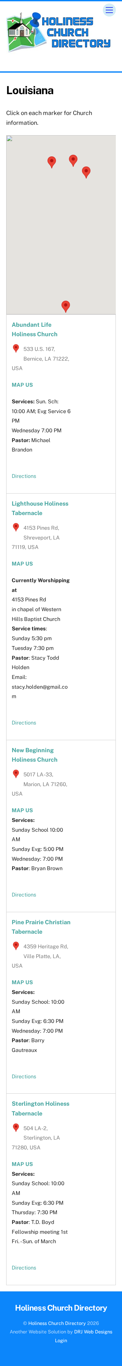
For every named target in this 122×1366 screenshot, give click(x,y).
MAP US (22, 810)
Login (61, 1340)
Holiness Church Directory (57, 1323)
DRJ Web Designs (93, 1331)
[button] (52, 162)
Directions (24, 476)
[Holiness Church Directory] (59, 51)
